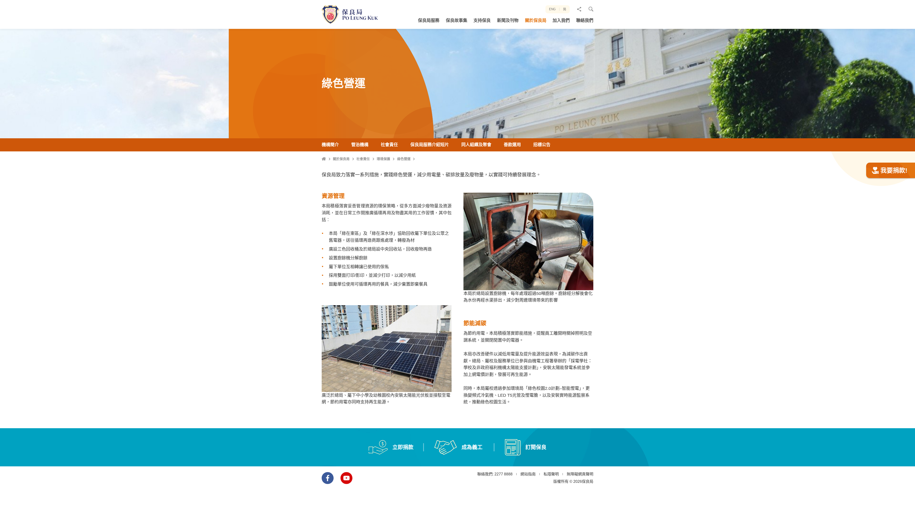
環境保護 (383, 159)
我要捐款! (893, 170)
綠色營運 (404, 159)
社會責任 (363, 159)
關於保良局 (341, 159)
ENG (552, 9)
